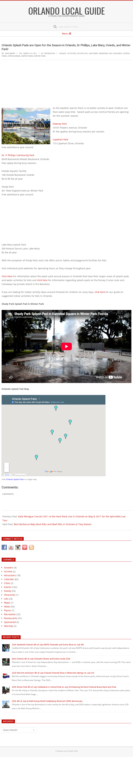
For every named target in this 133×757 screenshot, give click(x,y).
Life (6, 598)
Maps (7, 602)
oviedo (126, 53)
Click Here (7, 276)
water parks (27, 56)
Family (7, 590)
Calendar (9, 579)
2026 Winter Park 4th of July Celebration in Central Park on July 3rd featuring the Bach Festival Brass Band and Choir (64, 687)
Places (7, 610)
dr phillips (82, 53)
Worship (8, 626)
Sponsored (10, 622)
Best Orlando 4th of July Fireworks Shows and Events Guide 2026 (41, 659)
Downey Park (60, 123)
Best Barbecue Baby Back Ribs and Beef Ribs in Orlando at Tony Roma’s (53, 524)
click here (42, 280)
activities (71, 53)
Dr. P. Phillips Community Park (18, 155)
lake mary (93, 53)
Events (7, 587)
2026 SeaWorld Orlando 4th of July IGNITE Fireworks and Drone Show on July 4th (48, 645)
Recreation (49, 53)
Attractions (10, 575)
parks (4, 56)
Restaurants (10, 618)
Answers (8, 567)
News (7, 606)
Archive (8, 571)
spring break (14, 56)
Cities (7, 583)
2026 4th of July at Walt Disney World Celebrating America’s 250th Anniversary (47, 701)
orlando (117, 53)
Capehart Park (60, 139)
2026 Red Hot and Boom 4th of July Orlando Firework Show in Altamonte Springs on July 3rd (53, 673)
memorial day (105, 53)
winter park (40, 56)
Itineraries (9, 594)
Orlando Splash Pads (15, 479)
